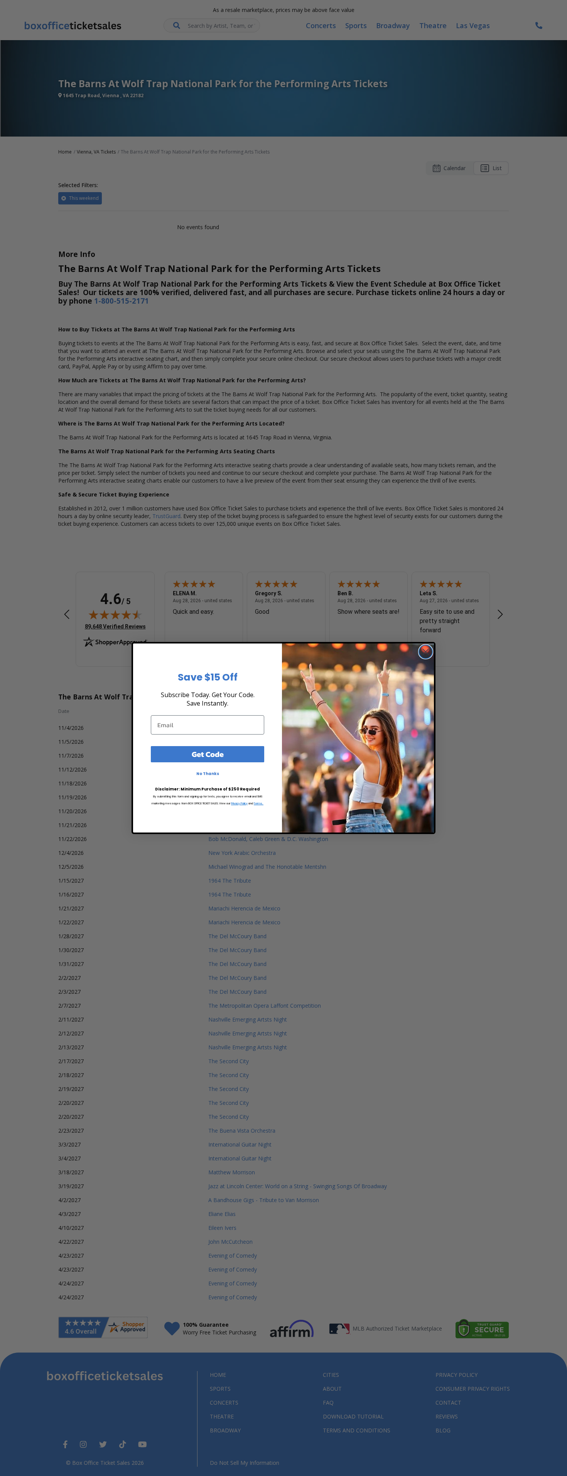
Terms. (258, 803)
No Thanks (207, 774)
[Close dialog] (425, 652)
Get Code (208, 754)
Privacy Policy (239, 803)
